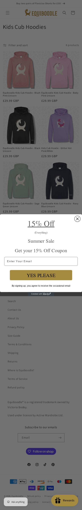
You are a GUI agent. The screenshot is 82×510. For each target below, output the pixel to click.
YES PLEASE (41, 275)
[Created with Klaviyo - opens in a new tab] (41, 294)
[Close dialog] (77, 219)
